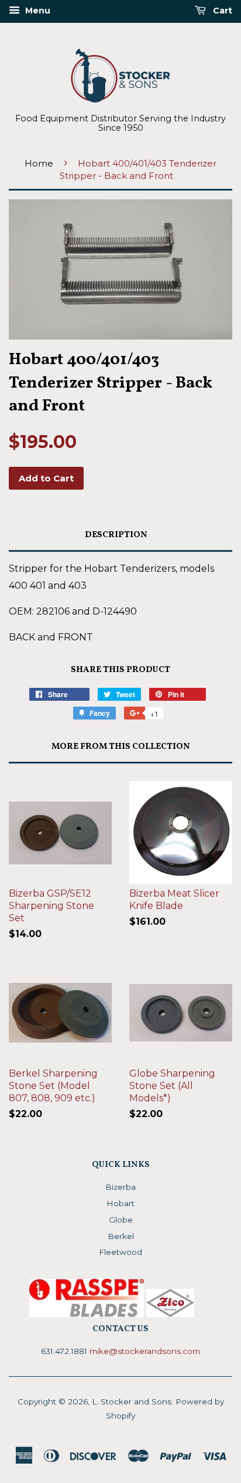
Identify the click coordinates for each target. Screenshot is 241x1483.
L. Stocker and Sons (131, 1401)
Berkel (121, 1236)
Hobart (120, 1203)
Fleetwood (120, 1252)
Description (116, 535)
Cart (221, 10)
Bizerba (120, 1187)
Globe (121, 1219)
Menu (36, 10)
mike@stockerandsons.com (144, 1351)
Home (39, 163)
